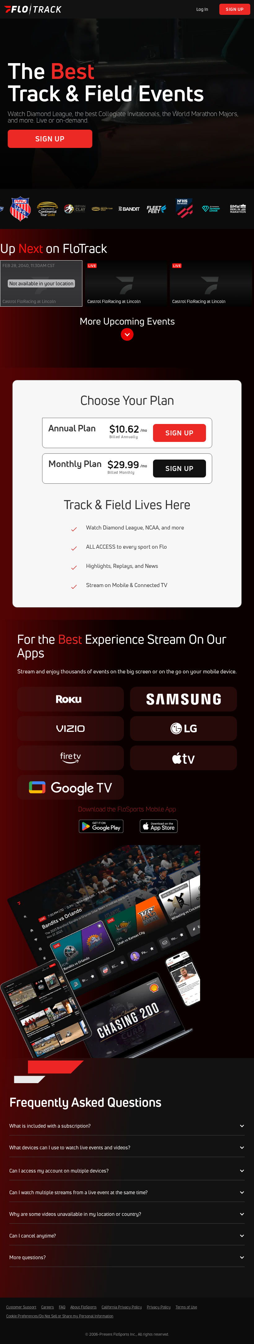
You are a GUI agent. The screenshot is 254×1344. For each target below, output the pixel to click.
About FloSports (83, 1307)
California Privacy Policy (122, 1307)
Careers (47, 1307)
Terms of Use (186, 1307)
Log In (202, 9)
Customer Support (21, 1307)
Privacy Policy (159, 1307)
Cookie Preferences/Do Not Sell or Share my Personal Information (59, 1316)
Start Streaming (126, 289)
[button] (127, 329)
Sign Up (235, 9)
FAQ (62, 1307)
